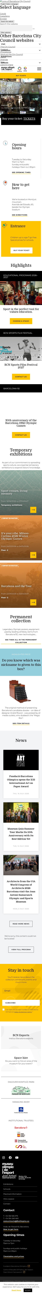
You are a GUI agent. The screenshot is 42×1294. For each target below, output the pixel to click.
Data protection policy (23, 1012)
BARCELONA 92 (11, 388)
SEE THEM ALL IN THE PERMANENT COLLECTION (21, 641)
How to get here (10, 1229)
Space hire (21, 1057)
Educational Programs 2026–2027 (20, 276)
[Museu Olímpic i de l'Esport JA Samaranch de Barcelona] (25, 71)
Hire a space (8, 1199)
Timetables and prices (13, 1256)
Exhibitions (8, 1184)
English (9, 4)
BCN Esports (21, 1035)
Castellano (5, 16)
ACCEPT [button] (28, 1290)
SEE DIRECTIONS (19, 215)
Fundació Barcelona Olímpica (15, 1266)
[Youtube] (16, 1157)
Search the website (9, 24)
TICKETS (29, 118)
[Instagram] (3, 1157)
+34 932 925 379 (11, 1216)
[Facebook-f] (10, 1157)
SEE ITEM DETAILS (21, 723)
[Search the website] (33, 28)
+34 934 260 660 (12, 1218)
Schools (6, 1189)
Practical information (12, 1194)
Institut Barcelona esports (21, 1038)
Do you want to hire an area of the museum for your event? (21, 1062)
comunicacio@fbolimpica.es (16, 1221)
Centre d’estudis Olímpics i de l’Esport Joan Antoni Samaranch (18, 1271)
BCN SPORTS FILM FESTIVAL (17, 333)
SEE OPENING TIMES (21, 172)
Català (3, 14)
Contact (6, 1204)
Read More (16, 1290)
